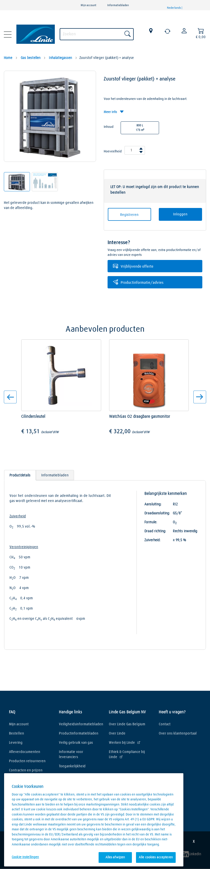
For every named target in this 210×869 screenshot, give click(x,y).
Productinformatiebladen (78, 733)
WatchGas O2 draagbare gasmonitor (139, 416)
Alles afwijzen (115, 857)
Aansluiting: (153, 504)
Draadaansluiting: (157, 513)
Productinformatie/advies (142, 283)
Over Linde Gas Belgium (127, 724)
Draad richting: (155, 531)
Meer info (111, 112)
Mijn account (88, 5)
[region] (93, 819)
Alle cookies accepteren (156, 857)
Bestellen (16, 733)
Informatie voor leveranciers (71, 754)
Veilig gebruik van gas (76, 743)
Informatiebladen (118, 5)
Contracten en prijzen (26, 770)
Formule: (150, 522)
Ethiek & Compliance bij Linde (127, 754)
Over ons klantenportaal (178, 733)
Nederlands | (175, 7)
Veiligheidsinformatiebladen (80, 724)
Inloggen (180, 214)
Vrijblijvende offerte (137, 266)
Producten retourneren (27, 761)
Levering (16, 743)
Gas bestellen (30, 58)
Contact (165, 724)
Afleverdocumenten (24, 752)
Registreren (129, 215)
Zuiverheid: (152, 540)
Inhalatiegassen (60, 58)
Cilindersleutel (33, 416)
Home (8, 58)
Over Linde (117, 733)
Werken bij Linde (122, 743)
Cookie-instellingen (25, 857)
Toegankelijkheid (72, 766)
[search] (97, 33)
